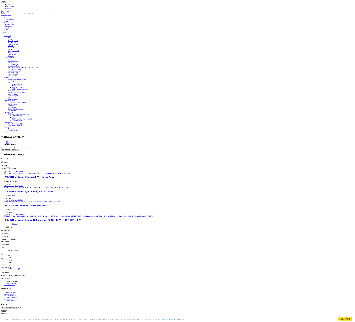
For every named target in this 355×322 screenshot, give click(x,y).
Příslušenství (8, 26)
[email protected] (14, 283)
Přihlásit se (7, 8)
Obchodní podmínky (10, 292)
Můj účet (7, 5)
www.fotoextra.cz (9, 285)
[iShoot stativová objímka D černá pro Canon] (32, 202)
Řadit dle (3, 159)
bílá (9, 255)
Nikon (10, 262)
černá (9, 257)
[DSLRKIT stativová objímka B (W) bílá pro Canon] (36, 187)
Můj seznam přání (9, 6)
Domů (6, 141)
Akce (6, 29)
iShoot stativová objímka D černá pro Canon (25, 205)
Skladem (14, 181)
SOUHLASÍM (345, 319)
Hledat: (3, 13)
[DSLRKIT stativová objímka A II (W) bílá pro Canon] (37, 173)
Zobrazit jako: (5, 162)
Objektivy (7, 21)
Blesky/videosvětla (9, 19)
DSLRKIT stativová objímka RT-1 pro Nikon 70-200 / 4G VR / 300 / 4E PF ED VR (43, 220)
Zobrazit (3, 168)
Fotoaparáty (7, 18)
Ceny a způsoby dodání (11, 295)
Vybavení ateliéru (9, 23)
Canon (10, 260)
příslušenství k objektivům (15, 269)
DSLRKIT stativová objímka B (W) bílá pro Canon (28, 191)
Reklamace (7, 299)
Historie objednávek (10, 300)
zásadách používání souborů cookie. (173, 319)
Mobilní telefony (9, 24)
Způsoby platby (9, 294)
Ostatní (6, 28)
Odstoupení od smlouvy (11, 297)
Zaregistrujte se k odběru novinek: (11, 307)
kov (9, 265)
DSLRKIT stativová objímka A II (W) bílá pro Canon (29, 177)
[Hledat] (54, 13)
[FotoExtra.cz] (5, 11)
